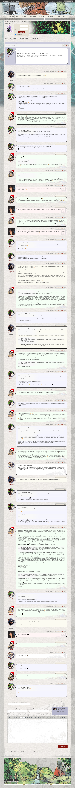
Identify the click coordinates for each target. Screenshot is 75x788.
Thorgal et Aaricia (17, 21)
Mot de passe (16, 29)
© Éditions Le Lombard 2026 (43, 784)
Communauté (42, 16)
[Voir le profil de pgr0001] (10, 51)
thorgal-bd (11, 79)
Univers (11, 16)
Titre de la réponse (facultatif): (19, 702)
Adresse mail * (39, 709)
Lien (58, 71)
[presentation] (10, 717)
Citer (66, 45)
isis (11, 469)
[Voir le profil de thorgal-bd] (11, 77)
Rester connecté (19, 34)
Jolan (59, 713)
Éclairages (51, 16)
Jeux (58, 16)
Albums (17, 16)
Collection (32, 16)
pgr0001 (10, 56)
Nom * (17, 709)
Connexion (46, 1)
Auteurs (24, 16)
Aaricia (62, 711)
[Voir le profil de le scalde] (11, 119)
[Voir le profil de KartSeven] (11, 191)
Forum (11, 21)
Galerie (64, 16)
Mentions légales (34, 784)
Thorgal (56, 711)
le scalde (11, 120)
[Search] (71, 1)
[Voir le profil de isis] (11, 468)
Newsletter (59, 1)
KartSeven (11, 193)
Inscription (52, 1)
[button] (10, 718)
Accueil (7, 21)
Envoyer (63, 746)
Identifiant (16, 26)
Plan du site (28, 784)
